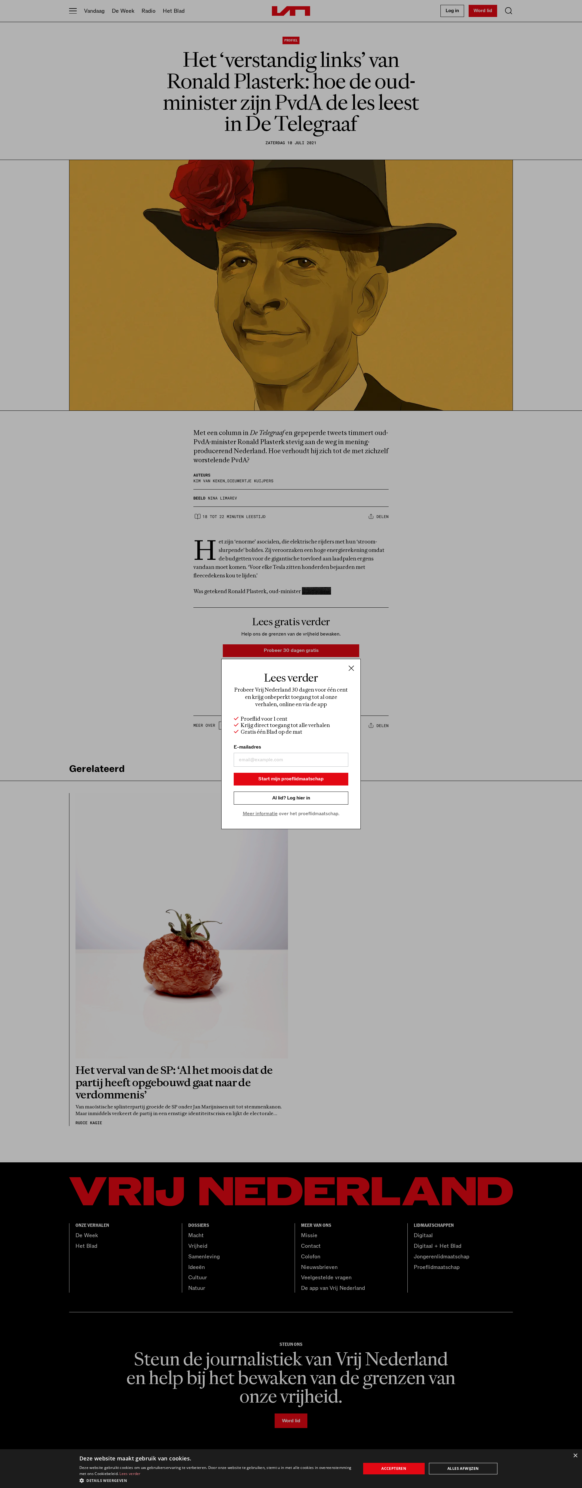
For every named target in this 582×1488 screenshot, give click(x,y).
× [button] (575, 1455)
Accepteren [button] (393, 1468)
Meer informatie (260, 814)
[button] (216, 1480)
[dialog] (291, 1468)
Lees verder (129, 1473)
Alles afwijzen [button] (463, 1468)
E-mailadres (247, 747)
